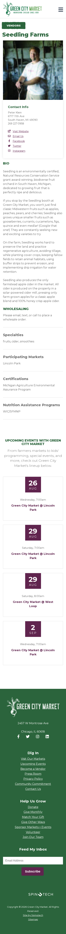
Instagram (19, 150)
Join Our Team (33, 837)
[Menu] (60, 9)
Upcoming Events (33, 763)
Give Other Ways (33, 822)
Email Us (18, 136)
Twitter (17, 146)
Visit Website (21, 131)
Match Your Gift (33, 817)
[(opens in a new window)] (40, 894)
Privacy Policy (33, 778)
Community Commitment (33, 784)
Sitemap (33, 919)
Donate (33, 807)
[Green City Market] (33, 707)
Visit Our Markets (33, 758)
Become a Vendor (33, 769)
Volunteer (33, 832)
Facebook (19, 141)
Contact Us (33, 789)
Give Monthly (33, 812)
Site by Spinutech (33, 915)
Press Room (33, 773)
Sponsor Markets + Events (33, 827)
